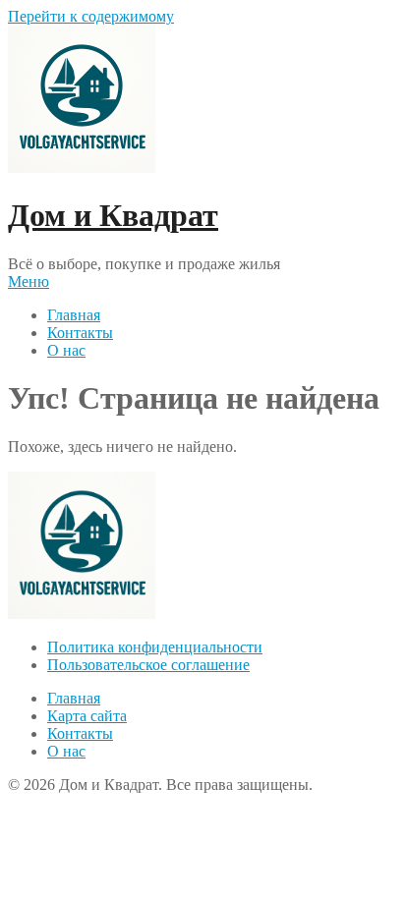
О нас (66, 350)
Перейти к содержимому (91, 16)
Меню (28, 281)
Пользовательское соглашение (148, 664)
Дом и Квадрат (113, 215)
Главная (73, 315)
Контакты (80, 332)
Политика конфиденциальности (154, 647)
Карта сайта (87, 715)
